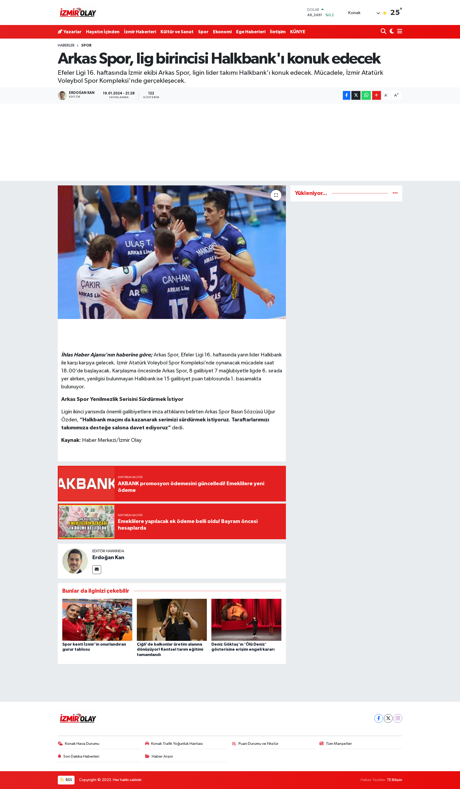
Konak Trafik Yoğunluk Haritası (177, 744)
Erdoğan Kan (108, 557)
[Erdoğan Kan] (75, 561)
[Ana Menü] (398, 32)
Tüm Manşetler (339, 744)
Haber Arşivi (162, 756)
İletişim (278, 32)
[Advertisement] (230, 143)
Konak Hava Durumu (82, 744)
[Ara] (384, 32)
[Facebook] (378, 718)
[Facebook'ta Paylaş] (346, 95)
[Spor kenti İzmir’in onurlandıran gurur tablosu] (97, 619)
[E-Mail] (96, 569)
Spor (203, 32)
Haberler (66, 45)
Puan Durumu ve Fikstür (258, 744)
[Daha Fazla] (376, 95)
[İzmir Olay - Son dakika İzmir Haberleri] (78, 12)
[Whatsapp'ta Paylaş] (366, 95)
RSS (68, 780)
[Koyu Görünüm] (391, 32)
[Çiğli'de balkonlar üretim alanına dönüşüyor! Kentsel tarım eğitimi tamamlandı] (172, 619)
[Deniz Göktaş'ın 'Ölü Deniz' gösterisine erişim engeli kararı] (246, 619)
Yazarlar (72, 32)
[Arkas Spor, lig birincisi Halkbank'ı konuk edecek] (172, 252)
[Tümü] (395, 193)
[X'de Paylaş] (355, 95)
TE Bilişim (394, 780)
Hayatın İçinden (103, 32)
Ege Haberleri (250, 32)
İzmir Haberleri (140, 32)
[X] (388, 718)
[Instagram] (397, 718)
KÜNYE (297, 32)
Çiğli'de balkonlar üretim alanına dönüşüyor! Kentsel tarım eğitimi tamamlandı (170, 649)
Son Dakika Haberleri (81, 756)
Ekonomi (222, 32)
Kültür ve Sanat (177, 32)
